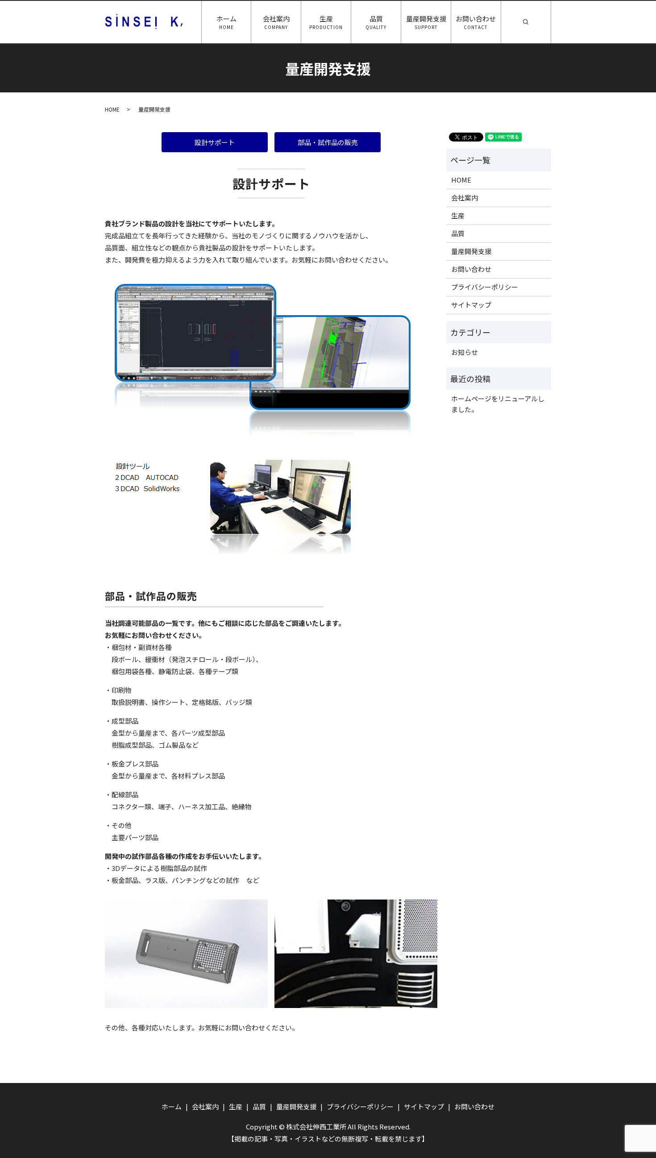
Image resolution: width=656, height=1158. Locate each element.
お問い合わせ (476, 22)
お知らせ (464, 352)
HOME (112, 109)
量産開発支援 (426, 22)
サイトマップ (471, 304)
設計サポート (215, 142)
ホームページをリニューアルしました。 (497, 404)
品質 (375, 22)
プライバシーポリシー (484, 287)
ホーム (226, 22)
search (549, 18)
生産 (326, 22)
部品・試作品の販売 (328, 142)
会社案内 (276, 22)
